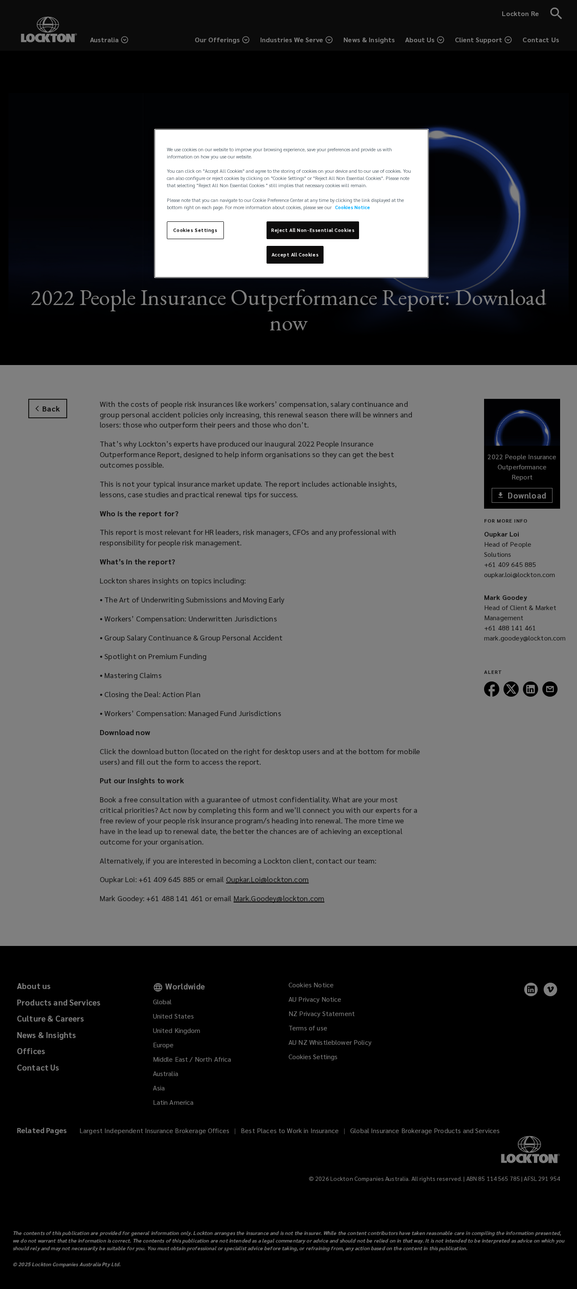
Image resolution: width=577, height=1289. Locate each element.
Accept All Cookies (295, 254)
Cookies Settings (195, 230)
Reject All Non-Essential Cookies (312, 230)
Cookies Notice (352, 207)
